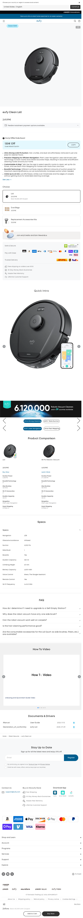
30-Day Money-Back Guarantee (38, 796)
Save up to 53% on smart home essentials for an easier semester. (41, 16)
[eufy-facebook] (8, 874)
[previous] (6, 420)
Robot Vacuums (14, 736)
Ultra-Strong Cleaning (32, 421)
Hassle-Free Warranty (34, 801)
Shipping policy (24, 899)
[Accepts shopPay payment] (7, 826)
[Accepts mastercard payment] (62, 819)
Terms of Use (33, 764)
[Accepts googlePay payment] (51, 819)
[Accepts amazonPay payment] (7, 819)
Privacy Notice (45, 764)
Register (71, 758)
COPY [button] (73, 145)
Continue (75, 7)
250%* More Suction (51, 421)
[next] (77, 420)
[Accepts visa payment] (29, 826)
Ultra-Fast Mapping (51, 428)
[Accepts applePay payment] (29, 819)
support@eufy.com (13, 792)
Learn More (46, 472)
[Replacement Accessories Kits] (41, 221)
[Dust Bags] (41, 209)
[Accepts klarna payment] (40, 826)
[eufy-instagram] (3, 874)
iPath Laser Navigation (32, 428)
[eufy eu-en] (39, 21)
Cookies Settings (68, 899)
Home (4, 736)
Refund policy (39, 899)
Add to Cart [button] (32, 914)
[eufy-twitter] (12, 874)
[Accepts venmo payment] (18, 826)
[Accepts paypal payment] (73, 819)
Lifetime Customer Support (36, 805)
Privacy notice (53, 899)
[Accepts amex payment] (18, 819)
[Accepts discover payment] (40, 819)
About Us (11, 899)
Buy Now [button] (50, 914)
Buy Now (6, 472)
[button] (79, 3)
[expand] (78, 125)
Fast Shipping (31, 792)
